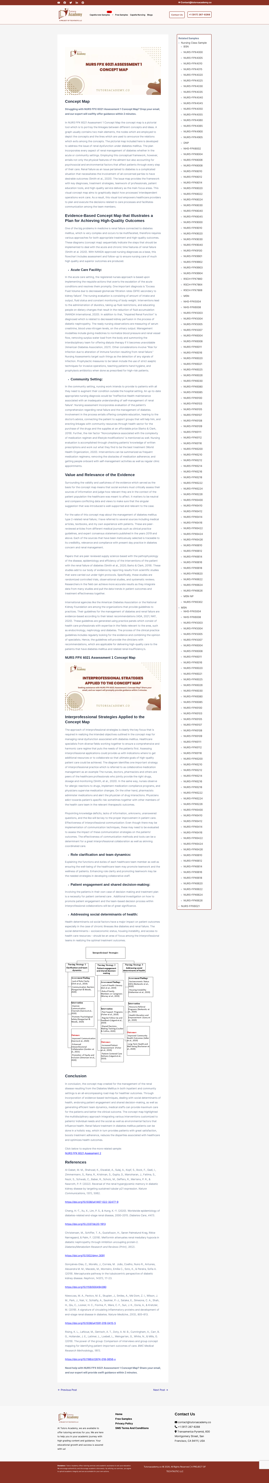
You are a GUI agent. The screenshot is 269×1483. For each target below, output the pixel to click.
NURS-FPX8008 (193, 165)
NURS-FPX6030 (193, 380)
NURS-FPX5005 (193, 324)
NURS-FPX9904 (193, 273)
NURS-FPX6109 (193, 426)
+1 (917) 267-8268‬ (189, 1426)
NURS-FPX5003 (193, 312)
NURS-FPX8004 (193, 154)
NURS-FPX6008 (193, 341)
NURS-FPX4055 (193, 114)
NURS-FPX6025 (193, 369)
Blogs (150, 15)
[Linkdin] (77, 2)
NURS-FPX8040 (193, 210)
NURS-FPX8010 (193, 171)
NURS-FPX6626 (193, 590)
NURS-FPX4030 (193, 86)
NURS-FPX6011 (193, 346)
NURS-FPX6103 (193, 403)
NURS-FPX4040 (193, 97)
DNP (186, 142)
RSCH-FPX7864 (193, 284)
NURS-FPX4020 (193, 74)
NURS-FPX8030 (193, 205)
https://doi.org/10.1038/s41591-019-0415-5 (90, 1323)
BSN (186, 46)
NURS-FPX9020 (193, 233)
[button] (112, 15)
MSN (186, 295)
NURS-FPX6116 (193, 443)
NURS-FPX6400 (193, 499)
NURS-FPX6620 (193, 573)
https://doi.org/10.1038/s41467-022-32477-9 (91, 1201)
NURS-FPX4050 (193, 108)
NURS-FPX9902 (193, 261)
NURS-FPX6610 (193, 545)
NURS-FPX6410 (193, 505)
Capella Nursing (137, 15)
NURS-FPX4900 (193, 131)
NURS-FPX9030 (193, 239)
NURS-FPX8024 (193, 199)
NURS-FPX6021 (193, 363)
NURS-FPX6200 (193, 448)
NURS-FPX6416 (193, 522)
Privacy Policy (124, 1423)
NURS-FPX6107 (193, 414)
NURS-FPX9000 (193, 222)
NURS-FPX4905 (193, 137)
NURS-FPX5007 (193, 329)
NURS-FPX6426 (193, 539)
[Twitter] (70, 2)
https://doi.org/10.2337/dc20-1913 (85, 1224)
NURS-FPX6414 (193, 516)
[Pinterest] (83, 2)
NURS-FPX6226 (193, 494)
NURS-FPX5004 (193, 318)
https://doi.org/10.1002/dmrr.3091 (85, 1255)
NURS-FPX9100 (193, 250)
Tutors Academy (72, 1466)
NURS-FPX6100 (193, 397)
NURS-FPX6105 (193, 409)
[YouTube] (58, 2)
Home (118, 1414)
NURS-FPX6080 (193, 386)
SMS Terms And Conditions (132, 1428)
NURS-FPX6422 (193, 528)
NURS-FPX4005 (193, 57)
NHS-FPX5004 (192, 301)
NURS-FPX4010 (193, 63)
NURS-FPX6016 (193, 352)
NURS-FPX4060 (193, 120)
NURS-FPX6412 (193, 511)
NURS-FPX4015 (193, 69)
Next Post (160, 1390)
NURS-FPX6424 (193, 533)
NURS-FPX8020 (193, 188)
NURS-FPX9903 (193, 267)
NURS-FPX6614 (193, 556)
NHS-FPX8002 (192, 148)
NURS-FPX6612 (193, 550)
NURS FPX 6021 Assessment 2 (83, 1153)
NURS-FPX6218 (193, 477)
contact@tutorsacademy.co (194, 1422)
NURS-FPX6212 (193, 460)
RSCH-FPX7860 (193, 278)
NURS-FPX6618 (193, 567)
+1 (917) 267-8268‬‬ (199, 14)
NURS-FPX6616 (193, 562)
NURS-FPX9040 (193, 244)
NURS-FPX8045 (193, 216)
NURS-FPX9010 (193, 227)
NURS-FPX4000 (193, 52)
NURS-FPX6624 (193, 584)
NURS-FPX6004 (193, 335)
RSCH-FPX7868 (193, 290)
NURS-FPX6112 (193, 437)
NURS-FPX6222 (193, 482)
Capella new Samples (100, 13)
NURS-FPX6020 (193, 358)
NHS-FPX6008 (192, 307)
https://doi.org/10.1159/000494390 (85, 1287)
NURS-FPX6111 (192, 431)
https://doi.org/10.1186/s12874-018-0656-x (90, 1359)
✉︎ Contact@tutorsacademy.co (195, 2)
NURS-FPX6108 (193, 420)
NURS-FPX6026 (193, 375)
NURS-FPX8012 (193, 176)
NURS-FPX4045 (193, 103)
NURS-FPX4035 (193, 91)
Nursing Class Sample (194, 42)
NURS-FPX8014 (193, 182)
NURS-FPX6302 (193, 602)
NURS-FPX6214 (193, 465)
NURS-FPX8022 (193, 193)
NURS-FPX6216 (193, 471)
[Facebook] (64, 2)
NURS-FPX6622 (193, 579)
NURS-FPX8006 (193, 159)
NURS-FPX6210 (193, 454)
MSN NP (188, 596)
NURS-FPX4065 (193, 125)
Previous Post (67, 1390)
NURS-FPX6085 (193, 392)
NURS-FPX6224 (193, 488)
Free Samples (121, 15)
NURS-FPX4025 (193, 80)
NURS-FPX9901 (193, 256)
